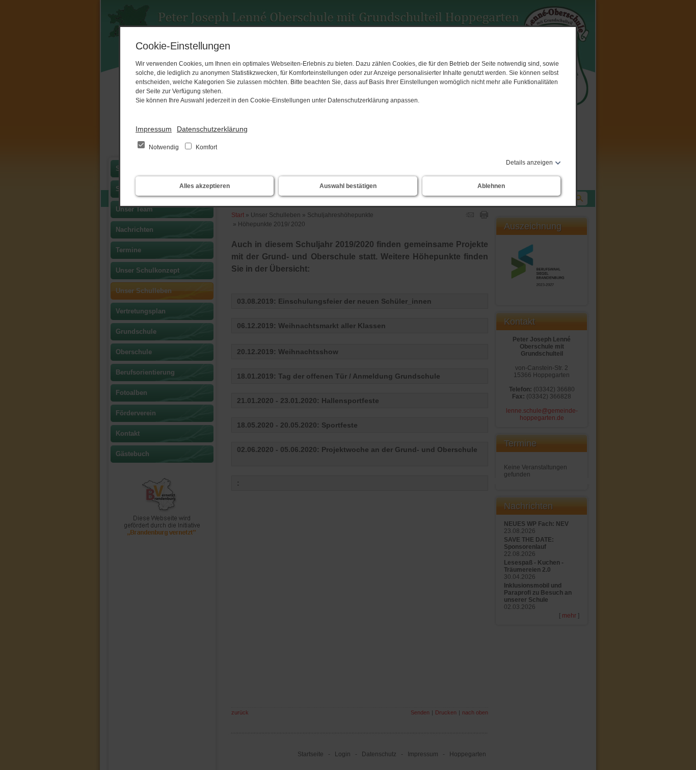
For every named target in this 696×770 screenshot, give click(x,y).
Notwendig (163, 147)
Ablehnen (491, 186)
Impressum (154, 129)
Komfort (205, 147)
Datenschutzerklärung (212, 129)
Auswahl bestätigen (348, 186)
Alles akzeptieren (204, 186)
